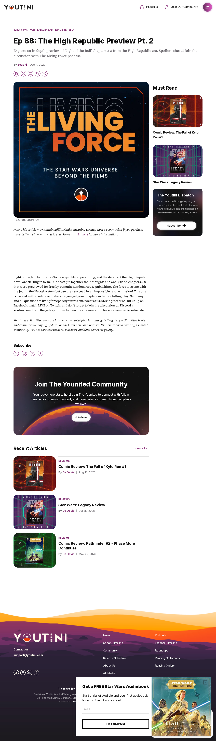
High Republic (64, 30)
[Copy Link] (37, 73)
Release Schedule (114, 658)
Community (110, 650)
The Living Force (41, 30)
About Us (109, 665)
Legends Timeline (166, 643)
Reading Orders (165, 665)
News (106, 635)
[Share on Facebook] (16, 73)
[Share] (45, 73)
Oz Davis (68, 472)
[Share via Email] (30, 73)
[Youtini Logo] (18, 7)
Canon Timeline (113, 643)
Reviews (64, 460)
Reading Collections (167, 658)
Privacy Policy (66, 688)
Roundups (161, 650)
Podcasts (21, 30)
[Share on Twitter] (23, 73)
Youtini (22, 64)
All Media (109, 673)
